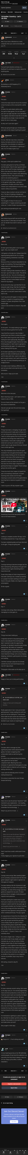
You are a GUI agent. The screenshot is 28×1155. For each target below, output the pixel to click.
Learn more (3, 2)
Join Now (14, 1121)
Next (22, 33)
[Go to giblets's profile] (2, 80)
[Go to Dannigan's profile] (2, 797)
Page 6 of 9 (13, 33)
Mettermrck (8, 37)
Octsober (6, 26)
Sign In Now (14, 1088)
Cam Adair (8, 62)
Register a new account (14, 1084)
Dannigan (7, 796)
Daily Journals (18, 26)
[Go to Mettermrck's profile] (2, 38)
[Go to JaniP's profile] (2, 1049)
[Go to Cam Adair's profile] (2, 63)
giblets (7, 80)
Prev (6, 33)
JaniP (6, 1048)
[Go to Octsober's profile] (2, 26)
